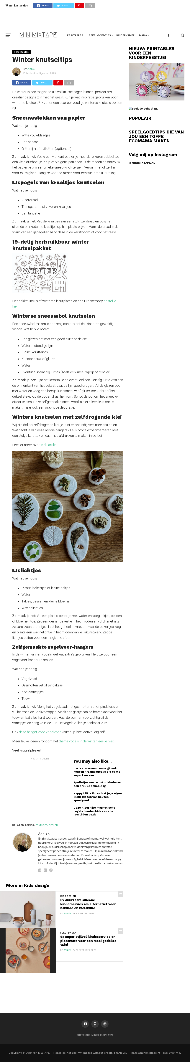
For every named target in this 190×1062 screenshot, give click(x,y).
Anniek (31, 68)
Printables (75, 35)
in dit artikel (48, 445)
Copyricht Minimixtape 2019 (95, 1035)
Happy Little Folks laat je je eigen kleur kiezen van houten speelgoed (97, 797)
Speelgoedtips (100, 35)
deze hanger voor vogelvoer (39, 732)
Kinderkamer (125, 35)
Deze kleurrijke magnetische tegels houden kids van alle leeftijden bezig (94, 811)
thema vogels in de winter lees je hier (86, 741)
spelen (53, 825)
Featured (42, 825)
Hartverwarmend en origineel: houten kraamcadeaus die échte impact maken (96, 772)
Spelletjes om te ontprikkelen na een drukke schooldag (97, 784)
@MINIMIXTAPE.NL (142, 162)
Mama (143, 35)
